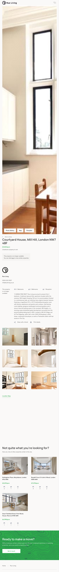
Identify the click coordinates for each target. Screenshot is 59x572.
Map (20, 230)
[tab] (6, 396)
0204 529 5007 (7, 280)
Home (4, 565)
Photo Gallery (10, 230)
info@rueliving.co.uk (8, 282)
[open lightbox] (15, 337)
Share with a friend (22, 322)
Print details (36, 322)
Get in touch (11, 551)
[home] (9, 3)
